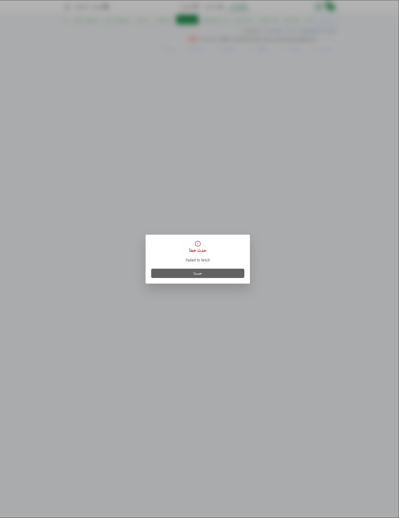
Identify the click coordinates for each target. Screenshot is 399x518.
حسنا (198, 273)
